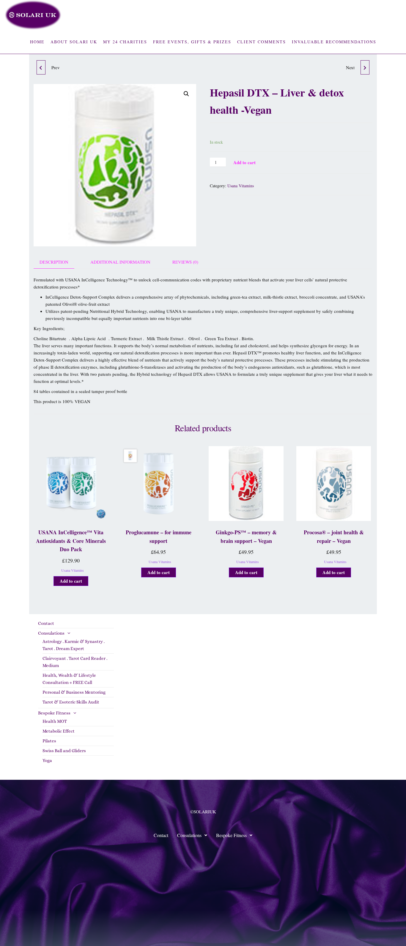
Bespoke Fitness (54, 713)
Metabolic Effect (59, 731)
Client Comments (261, 42)
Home (37, 42)
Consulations (51, 633)
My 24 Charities (125, 42)
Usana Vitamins (240, 185)
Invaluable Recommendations (334, 42)
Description (54, 262)
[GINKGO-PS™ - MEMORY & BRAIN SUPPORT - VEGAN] (41, 67)
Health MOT (55, 721)
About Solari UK (74, 42)
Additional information (120, 262)
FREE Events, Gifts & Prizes (192, 42)
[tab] (58, 262)
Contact (46, 623)
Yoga (47, 760)
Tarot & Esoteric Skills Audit (71, 702)
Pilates (49, 741)
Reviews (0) (185, 262)
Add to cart (244, 162)
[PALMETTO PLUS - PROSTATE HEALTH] (365, 67)
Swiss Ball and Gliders (64, 750)
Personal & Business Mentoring (74, 692)
